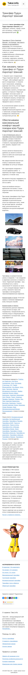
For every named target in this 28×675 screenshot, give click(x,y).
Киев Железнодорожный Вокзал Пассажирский (11, 409)
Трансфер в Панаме (15, 421)
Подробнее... (6, 628)
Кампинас (12, 403)
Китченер (18, 383)
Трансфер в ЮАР (7, 423)
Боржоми (22, 405)
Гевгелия (9, 389)
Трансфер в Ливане (8, 437)
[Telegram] (8, 598)
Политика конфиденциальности (12, 659)
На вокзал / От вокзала (10, 570)
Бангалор (5, 403)
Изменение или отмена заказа (12, 664)
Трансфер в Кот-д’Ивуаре (10, 427)
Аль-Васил (15, 387)
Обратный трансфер (8, 586)
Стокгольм (5, 385)
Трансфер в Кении (8, 429)
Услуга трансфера (8, 638)
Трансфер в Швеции (16, 435)
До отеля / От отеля (8, 572)
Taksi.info (13, 3)
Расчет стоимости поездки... (11, 515)
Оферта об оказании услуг (10, 656)
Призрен (5, 399)
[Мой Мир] (16, 598)
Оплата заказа (7, 646)
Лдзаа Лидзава (7, 407)
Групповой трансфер (9, 578)
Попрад (17, 399)
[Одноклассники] (5, 598)
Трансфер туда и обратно (10, 583)
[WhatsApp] (14, 598)
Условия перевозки (8, 661)
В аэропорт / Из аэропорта (11, 567)
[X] (10, 598)
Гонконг (18, 403)
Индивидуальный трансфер (11, 580)
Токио (13, 397)
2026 (5, 670)
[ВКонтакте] (3, 598)
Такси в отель (14, 425)
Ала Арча (15, 381)
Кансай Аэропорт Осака (10, 405)
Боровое (11, 399)
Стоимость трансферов (10, 641)
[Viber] (12, 598)
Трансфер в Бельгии (8, 433)
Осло (12, 383)
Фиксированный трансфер (10, 575)
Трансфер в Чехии (16, 431)
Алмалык (19, 397)
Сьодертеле (6, 383)
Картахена (5, 395)
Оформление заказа (8, 644)
